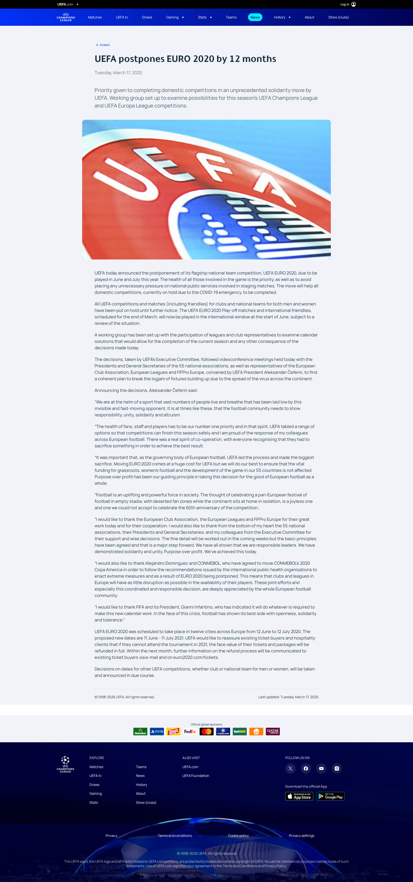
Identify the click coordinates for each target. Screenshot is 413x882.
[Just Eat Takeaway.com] (256, 731)
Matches (96, 766)
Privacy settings (301, 835)
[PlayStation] (157, 731)
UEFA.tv (95, 775)
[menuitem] (96, 17)
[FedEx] (190, 731)
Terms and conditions (175, 835)
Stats (93, 802)
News (140, 775)
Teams (141, 766)
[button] (175, 17)
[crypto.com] (223, 731)
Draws (94, 784)
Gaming (95, 793)
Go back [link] (104, 45)
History (141, 784)
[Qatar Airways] (273, 731)
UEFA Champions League (66, 17)
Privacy (111, 835)
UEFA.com (190, 766)
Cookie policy (238, 835)
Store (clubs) (146, 802)
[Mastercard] (207, 731)
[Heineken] (140, 731)
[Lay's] (173, 731)
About (140, 793)
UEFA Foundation (195, 775)
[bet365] (240, 731)
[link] (95, 17)
